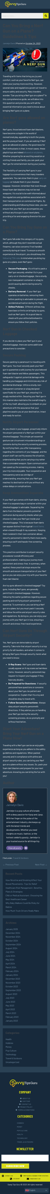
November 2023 (13, 982)
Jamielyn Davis (14, 805)
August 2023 (11, 994)
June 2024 (10, 955)
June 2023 (10, 1001)
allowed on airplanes (33, 152)
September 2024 (13, 944)
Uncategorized (12, 1062)
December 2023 (13, 978)
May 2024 (10, 959)
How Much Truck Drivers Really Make (22, 910)
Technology (11, 1054)
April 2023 (10, 1009)
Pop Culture (11, 1050)
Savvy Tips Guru (14, 1184)
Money (9, 1046)
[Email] (26, 848)
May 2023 (10, 1005)
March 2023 (11, 1013)
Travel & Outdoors (20, 858)
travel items (38, 526)
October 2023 (12, 986)
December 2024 (13, 933)
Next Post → (41, 864)
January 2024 (12, 975)
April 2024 (10, 963)
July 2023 (10, 997)
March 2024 (11, 967)
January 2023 (12, 1020)
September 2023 (13, 990)
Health (9, 1039)
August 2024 (11, 948)
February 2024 (12, 971)
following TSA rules (11, 258)
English (32, 1190)
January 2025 (12, 929)
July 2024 (10, 952)
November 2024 (13, 936)
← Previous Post (11, 864)
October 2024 (12, 940)
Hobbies (9, 1043)
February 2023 (12, 1017)
